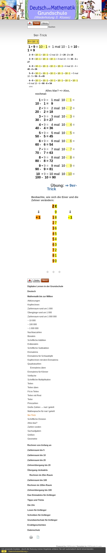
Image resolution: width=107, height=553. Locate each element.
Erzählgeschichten (36, 525)
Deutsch (31, 291)
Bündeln (31, 336)
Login (99, 546)
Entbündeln (33, 344)
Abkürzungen (34, 301)
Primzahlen (33, 403)
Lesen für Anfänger (36, 510)
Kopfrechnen (33, 305)
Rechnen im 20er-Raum (40, 475)
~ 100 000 (32, 324)
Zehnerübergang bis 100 (39, 490)
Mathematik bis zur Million (40, 296)
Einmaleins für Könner (38, 372)
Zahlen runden (34, 427)
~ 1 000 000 (33, 328)
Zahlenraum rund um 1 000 (40, 308)
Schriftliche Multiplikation (39, 380)
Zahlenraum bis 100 (37, 480)
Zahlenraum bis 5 (35, 450)
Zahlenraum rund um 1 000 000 (42, 316)
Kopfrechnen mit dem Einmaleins (43, 360)
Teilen (30, 383)
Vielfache (32, 376)
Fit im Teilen (33, 391)
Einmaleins (33, 352)
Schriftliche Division (37, 419)
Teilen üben (33, 387)
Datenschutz (33, 530)
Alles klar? (32, 423)
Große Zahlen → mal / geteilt (41, 407)
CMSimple (71, 546)
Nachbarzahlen (35, 332)
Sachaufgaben (34, 431)
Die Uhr (31, 505)
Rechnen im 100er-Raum (39, 485)
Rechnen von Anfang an (39, 445)
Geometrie (32, 439)
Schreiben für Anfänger (38, 515)
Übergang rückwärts (37, 470)
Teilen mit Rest (34, 395)
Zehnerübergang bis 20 (38, 465)
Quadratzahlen (34, 364)
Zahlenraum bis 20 (36, 460)
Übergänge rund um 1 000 (40, 312)
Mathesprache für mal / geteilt (41, 411)
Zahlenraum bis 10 (36, 455)
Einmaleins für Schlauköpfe (40, 356)
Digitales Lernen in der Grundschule (45, 286)
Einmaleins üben (37, 368)
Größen (31, 435)
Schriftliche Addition (37, 340)
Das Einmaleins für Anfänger (41, 495)
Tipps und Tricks (35, 500)
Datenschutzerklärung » (18, 551)
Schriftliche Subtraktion (38, 348)
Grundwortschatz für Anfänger (42, 520)
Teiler (30, 399)
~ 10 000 (32, 320)
